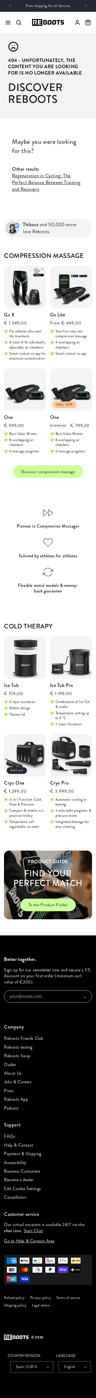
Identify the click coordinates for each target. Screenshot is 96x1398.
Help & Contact (18, 1145)
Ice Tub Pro (62, 685)
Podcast (11, 1108)
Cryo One (14, 783)
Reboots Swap (17, 1056)
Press (9, 1091)
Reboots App (16, 1099)
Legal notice (41, 1305)
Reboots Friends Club (23, 1038)
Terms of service (68, 1297)
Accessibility (15, 1162)
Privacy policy (40, 1297)
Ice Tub (11, 685)
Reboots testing (18, 1047)
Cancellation (15, 1197)
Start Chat (33, 1230)
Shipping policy (15, 1305)
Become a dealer (19, 1180)
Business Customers (22, 1171)
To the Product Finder (48, 905)
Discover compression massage (48, 471)
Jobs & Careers (17, 1082)
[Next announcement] (86, 6)
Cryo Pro (59, 783)
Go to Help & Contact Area (29, 1241)
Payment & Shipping (22, 1154)
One (8, 417)
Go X (9, 315)
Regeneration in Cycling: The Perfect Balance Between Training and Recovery (46, 182)
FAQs (9, 1136)
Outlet (10, 1065)
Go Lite (57, 315)
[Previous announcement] (10, 6)
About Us (13, 1073)
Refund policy (14, 1297)
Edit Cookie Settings (22, 1188)
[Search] (19, 23)
